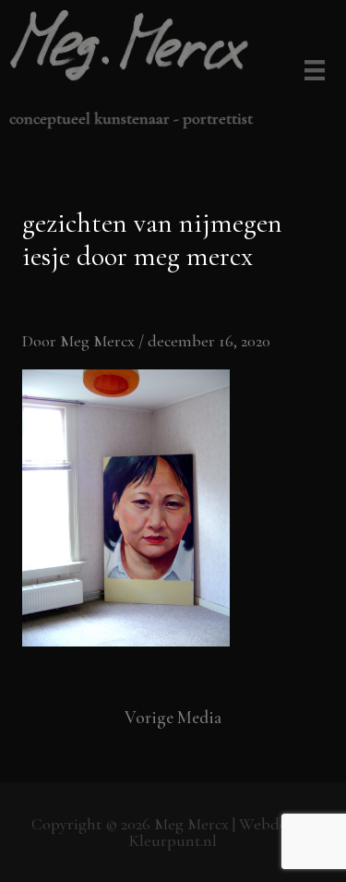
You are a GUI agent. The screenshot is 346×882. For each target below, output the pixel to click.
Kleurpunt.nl (173, 840)
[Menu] (311, 72)
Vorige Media (173, 717)
